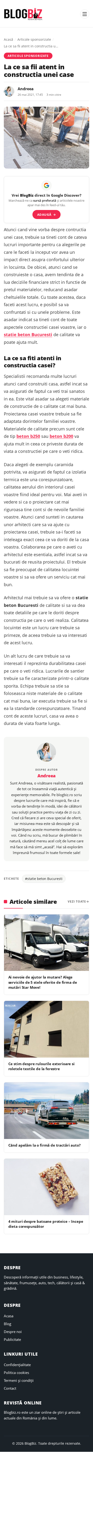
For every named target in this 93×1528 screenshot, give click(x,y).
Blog (7, 1323)
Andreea (26, 88)
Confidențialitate (17, 1364)
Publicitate (12, 1339)
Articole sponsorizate (34, 39)
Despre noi (13, 1331)
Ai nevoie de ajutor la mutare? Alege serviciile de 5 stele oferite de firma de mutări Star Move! (42, 982)
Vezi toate (77, 901)
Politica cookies (16, 1372)
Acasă (8, 39)
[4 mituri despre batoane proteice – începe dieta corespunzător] (46, 1187)
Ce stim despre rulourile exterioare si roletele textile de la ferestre (41, 1066)
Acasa (8, 1315)
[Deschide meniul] (84, 14)
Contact (10, 1388)
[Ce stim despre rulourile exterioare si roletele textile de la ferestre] (46, 1029)
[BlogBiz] (23, 14)
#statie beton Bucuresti (43, 878)
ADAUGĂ (46, 214)
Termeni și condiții (19, 1380)
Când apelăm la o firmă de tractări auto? (44, 1145)
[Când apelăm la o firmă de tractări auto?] (46, 1110)
